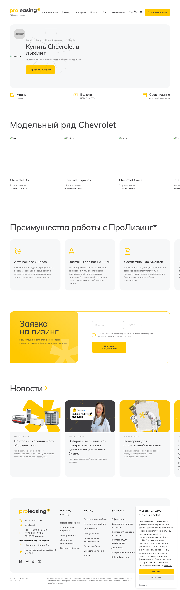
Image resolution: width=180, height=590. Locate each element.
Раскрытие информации (124, 552)
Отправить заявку (157, 12)
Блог (105, 12)
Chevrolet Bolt (20, 180)
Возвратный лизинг (70, 548)
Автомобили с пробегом (67, 529)
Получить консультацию (109, 347)
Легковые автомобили (95, 519)
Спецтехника (91, 528)
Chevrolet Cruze (130, 180)
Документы (117, 547)
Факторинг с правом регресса (122, 525)
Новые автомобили (70, 522)
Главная (29, 40)
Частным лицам (50, 12)
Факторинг (80, 12)
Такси (87, 555)
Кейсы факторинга (121, 557)
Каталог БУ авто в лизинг (55, 40)
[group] (35, 438)
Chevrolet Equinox (77, 180)
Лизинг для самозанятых (67, 542)
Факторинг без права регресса (122, 533)
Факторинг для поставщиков (119, 541)
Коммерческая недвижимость (91, 540)
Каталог (94, 12)
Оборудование (91, 533)
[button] (163, 163)
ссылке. (168, 565)
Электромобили (68, 535)
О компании (118, 12)
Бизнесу (66, 12)
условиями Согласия (122, 336)
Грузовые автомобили (95, 524)
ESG (131, 12)
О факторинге (118, 519)
